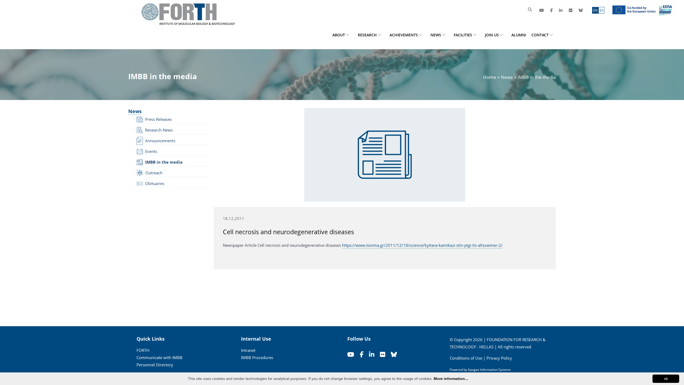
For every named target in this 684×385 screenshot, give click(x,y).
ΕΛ (601, 10)
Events (151, 151)
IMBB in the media (163, 162)
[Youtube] (541, 10)
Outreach (153, 172)
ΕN (595, 10)
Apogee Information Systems (489, 369)
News (507, 77)
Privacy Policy (499, 358)
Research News (159, 130)
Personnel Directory (155, 364)
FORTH (143, 350)
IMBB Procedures (257, 357)
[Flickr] (571, 10)
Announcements (160, 140)
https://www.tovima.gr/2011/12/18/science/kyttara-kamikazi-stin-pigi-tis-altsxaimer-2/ (422, 245)
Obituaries (154, 183)
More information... (451, 378)
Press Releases (158, 119)
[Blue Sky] (581, 10)
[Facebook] (551, 10)
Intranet (248, 350)
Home (490, 77)
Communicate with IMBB (159, 357)
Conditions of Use (466, 358)
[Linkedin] (561, 10)
